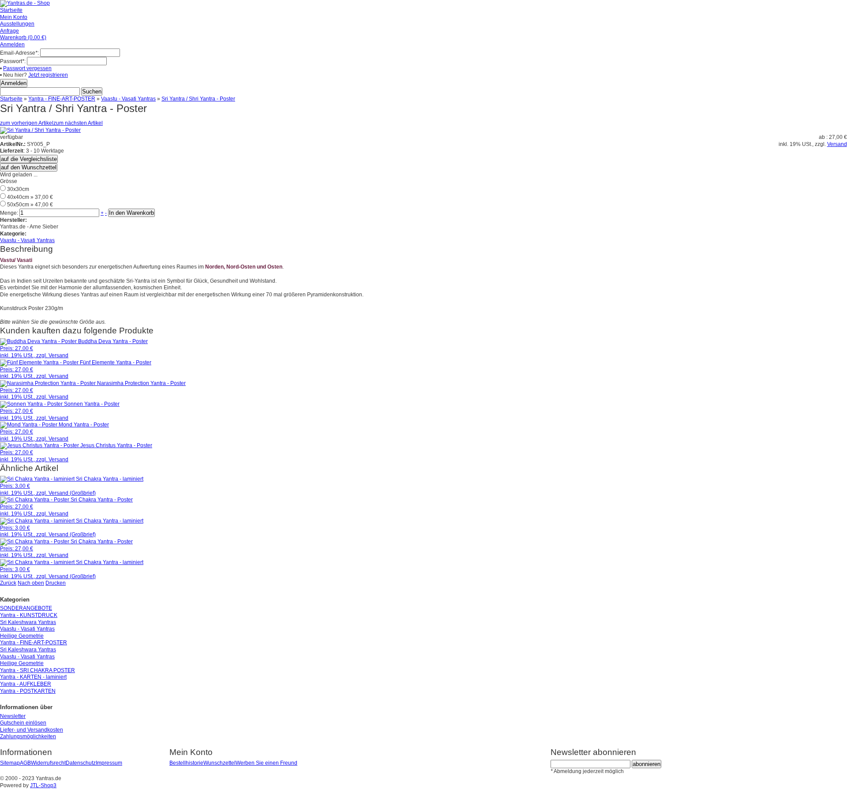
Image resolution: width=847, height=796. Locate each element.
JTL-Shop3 (43, 785)
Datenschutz (81, 763)
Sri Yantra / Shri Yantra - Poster (198, 99)
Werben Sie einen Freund (266, 763)
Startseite (11, 99)
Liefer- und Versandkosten (31, 730)
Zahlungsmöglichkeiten (28, 736)
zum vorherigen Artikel (26, 123)
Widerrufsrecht (48, 763)
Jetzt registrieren (48, 75)
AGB (25, 763)
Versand (837, 144)
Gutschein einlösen (23, 723)
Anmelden (12, 44)
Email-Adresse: (19, 53)
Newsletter (13, 716)
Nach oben (31, 583)
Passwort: (13, 61)
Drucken (55, 583)
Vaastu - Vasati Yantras (128, 99)
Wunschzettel (219, 763)
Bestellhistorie (186, 763)
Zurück (8, 583)
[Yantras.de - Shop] (25, 3)
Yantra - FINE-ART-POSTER (61, 99)
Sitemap (10, 763)
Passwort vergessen (27, 68)
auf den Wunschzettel (28, 167)
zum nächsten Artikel (78, 123)
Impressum (109, 763)
